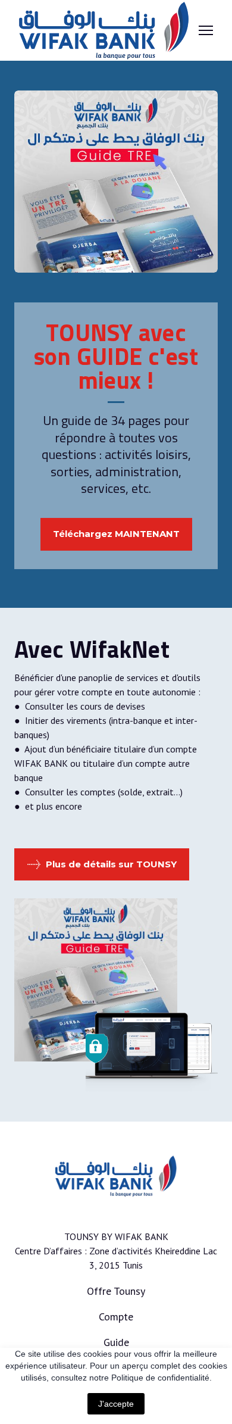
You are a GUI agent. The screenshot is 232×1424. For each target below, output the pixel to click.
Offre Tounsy (116, 1291)
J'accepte (116, 1404)
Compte (116, 1316)
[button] (116, 534)
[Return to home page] (104, 30)
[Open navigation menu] (206, 30)
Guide (116, 1342)
